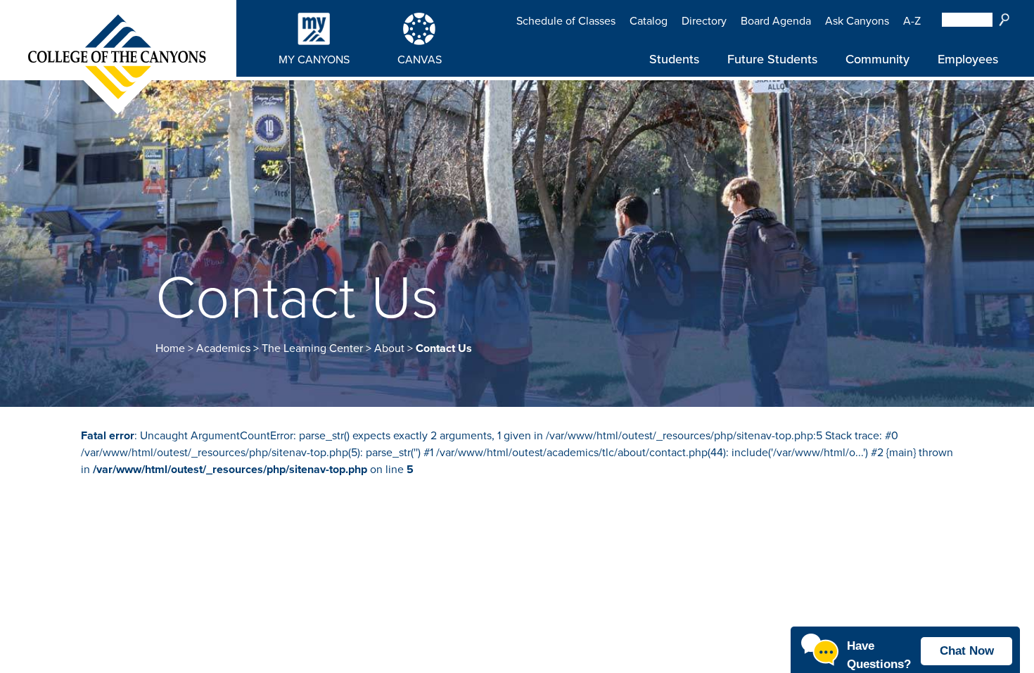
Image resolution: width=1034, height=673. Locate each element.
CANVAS (419, 60)
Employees (968, 59)
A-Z (912, 21)
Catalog (649, 21)
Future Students (772, 59)
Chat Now (967, 651)
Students (674, 59)
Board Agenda (776, 21)
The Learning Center (312, 348)
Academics (223, 348)
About (389, 348)
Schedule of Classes (565, 21)
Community (877, 59)
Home (170, 348)
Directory (704, 21)
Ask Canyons (857, 21)
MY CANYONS (314, 60)
